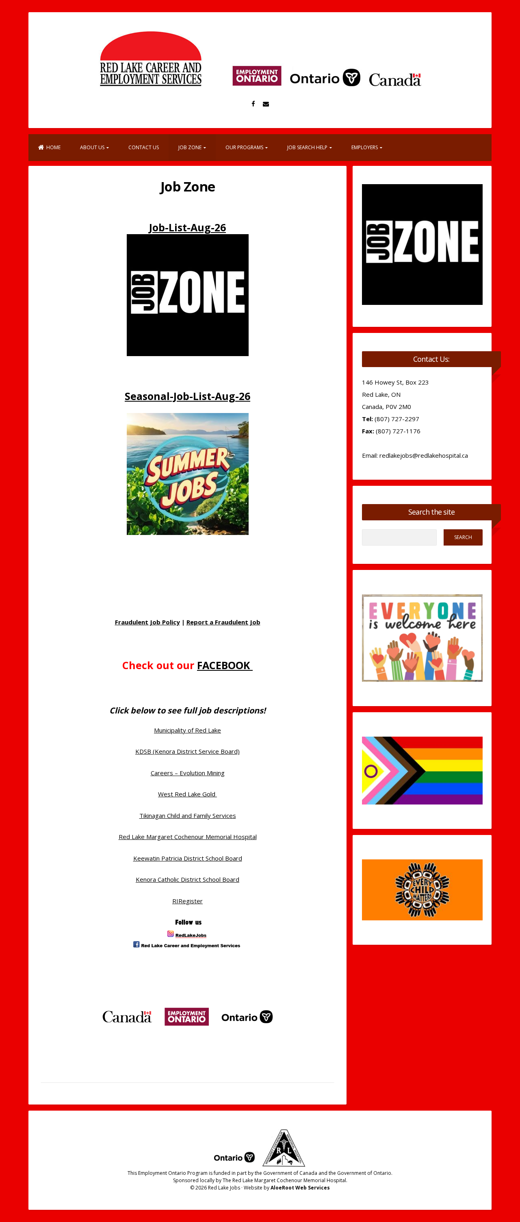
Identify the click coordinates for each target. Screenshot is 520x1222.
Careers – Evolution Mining (188, 773)
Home (53, 147)
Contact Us (143, 147)
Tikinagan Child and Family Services (187, 815)
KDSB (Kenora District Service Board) (187, 751)
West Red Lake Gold (187, 794)
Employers (364, 147)
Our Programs (244, 147)
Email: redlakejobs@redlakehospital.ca (415, 455)
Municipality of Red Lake (187, 730)
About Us (92, 147)
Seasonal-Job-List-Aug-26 (187, 396)
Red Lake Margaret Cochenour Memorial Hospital (188, 837)
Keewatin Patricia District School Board (187, 858)
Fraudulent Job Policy (147, 622)
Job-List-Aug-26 (187, 227)
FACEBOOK (225, 665)
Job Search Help (307, 147)
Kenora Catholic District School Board (187, 879)
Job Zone (190, 147)
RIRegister (187, 901)
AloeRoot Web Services (300, 1187)
